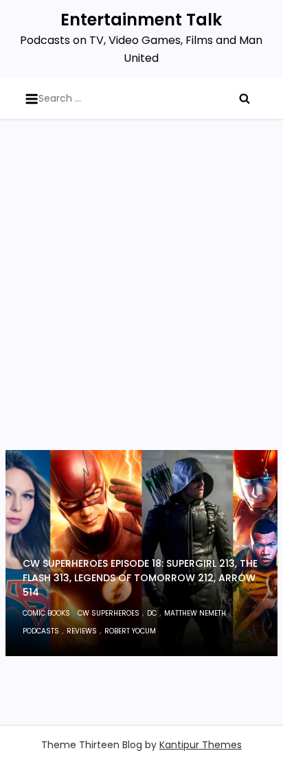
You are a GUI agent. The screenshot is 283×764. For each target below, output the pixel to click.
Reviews (82, 631)
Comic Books (46, 613)
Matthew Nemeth (195, 613)
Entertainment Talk (141, 19)
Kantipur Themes (200, 745)
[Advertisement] (141, 301)
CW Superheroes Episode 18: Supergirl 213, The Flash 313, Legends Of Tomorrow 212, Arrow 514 (140, 578)
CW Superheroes (108, 613)
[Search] (244, 98)
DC (152, 613)
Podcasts (41, 631)
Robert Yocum (130, 631)
